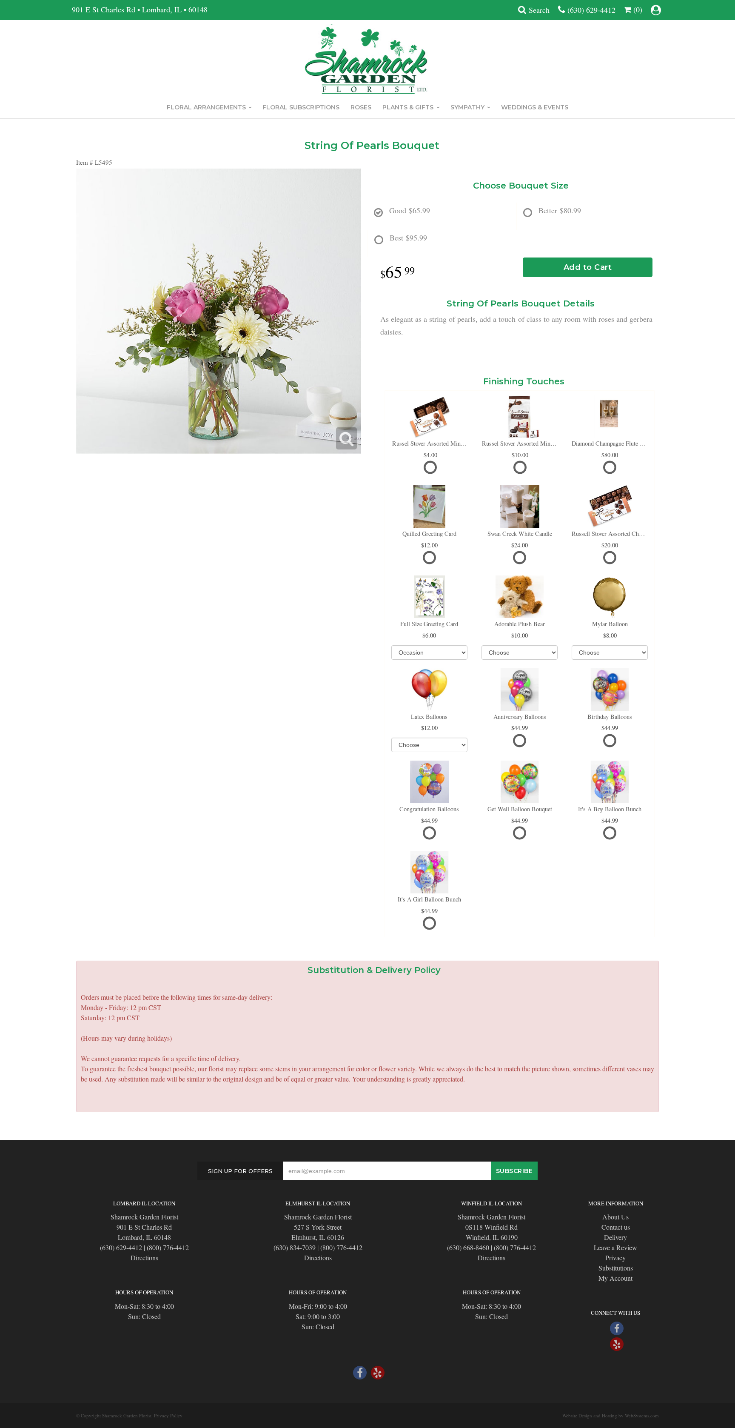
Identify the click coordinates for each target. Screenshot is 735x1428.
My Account (615, 1277)
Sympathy (467, 107)
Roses (360, 107)
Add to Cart (588, 267)
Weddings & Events (534, 107)
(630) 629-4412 (591, 10)
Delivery (615, 1237)
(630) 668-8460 (468, 1247)
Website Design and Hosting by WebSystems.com (610, 1415)
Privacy (615, 1257)
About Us (615, 1216)
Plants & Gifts (407, 107)
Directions (144, 1257)
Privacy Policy (168, 1415)
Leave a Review (615, 1247)
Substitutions (615, 1267)
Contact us (615, 1226)
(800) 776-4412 (168, 1247)
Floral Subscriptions (300, 107)
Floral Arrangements (206, 107)
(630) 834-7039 (294, 1247)
